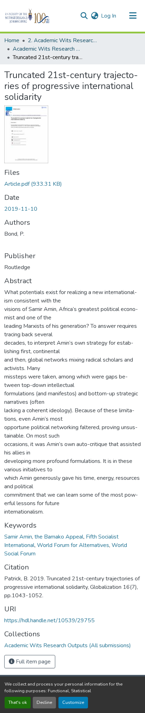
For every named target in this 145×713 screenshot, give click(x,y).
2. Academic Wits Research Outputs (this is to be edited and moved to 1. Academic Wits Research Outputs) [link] (63, 40)
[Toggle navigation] (133, 16)
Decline (44, 702)
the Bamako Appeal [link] (58, 537)
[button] (39, 16)
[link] (72, 184)
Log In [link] (108, 16)
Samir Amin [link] (18, 537)
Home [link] (11, 40)
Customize (73, 702)
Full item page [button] (32, 662)
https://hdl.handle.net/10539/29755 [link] (49, 620)
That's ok (17, 702)
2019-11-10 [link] (20, 209)
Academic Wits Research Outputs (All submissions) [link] (48, 49)
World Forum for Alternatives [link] (73, 545)
